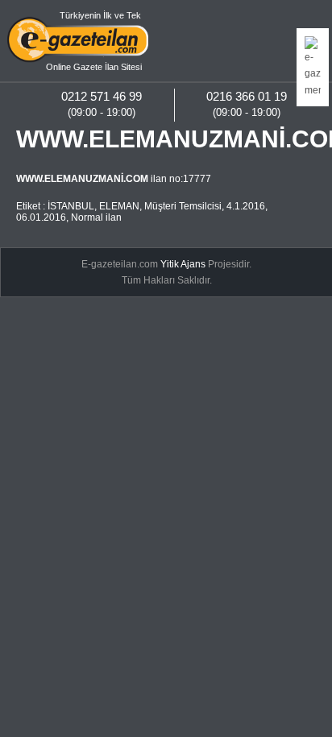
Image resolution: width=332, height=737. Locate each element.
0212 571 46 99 (101, 96)
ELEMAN (119, 206)
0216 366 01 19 (246, 96)
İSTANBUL (71, 206)
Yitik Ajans (182, 264)
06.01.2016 (41, 217)
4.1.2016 (245, 206)
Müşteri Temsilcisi (183, 206)
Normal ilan (96, 217)
